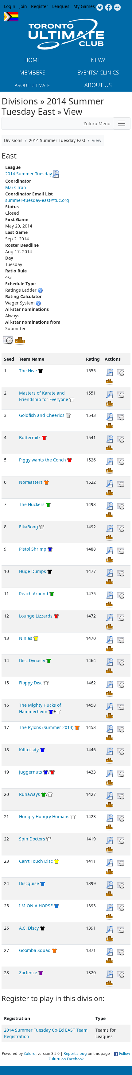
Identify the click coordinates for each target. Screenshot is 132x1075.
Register (39, 6)
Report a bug (75, 1053)
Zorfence (28, 972)
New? (98, 60)
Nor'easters (31, 482)
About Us (98, 85)
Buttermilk (30, 437)
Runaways (29, 794)
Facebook (108, 7)
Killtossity (29, 749)
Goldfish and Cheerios (41, 415)
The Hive (28, 371)
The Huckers (32, 504)
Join (23, 6)
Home (32, 60)
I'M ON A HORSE (36, 906)
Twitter (99, 7)
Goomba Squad (35, 950)
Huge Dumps (32, 571)
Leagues (60, 6)
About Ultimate (32, 85)
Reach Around (33, 593)
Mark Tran (15, 187)
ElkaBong (28, 527)
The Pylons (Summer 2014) (46, 727)
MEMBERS (32, 72)
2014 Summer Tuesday (28, 174)
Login (9, 6)
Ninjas (25, 638)
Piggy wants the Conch (42, 460)
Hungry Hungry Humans (44, 816)
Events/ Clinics (98, 72)
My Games (84, 6)
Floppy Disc (30, 683)
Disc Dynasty (32, 660)
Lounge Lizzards (35, 616)
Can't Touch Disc (36, 861)
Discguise (29, 883)
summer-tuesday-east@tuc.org (37, 200)
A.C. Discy (29, 928)
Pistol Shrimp (32, 549)
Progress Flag (11, 16)
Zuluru (30, 1053)
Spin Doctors (32, 839)
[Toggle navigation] (121, 123)
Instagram (117, 7)
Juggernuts (30, 772)
